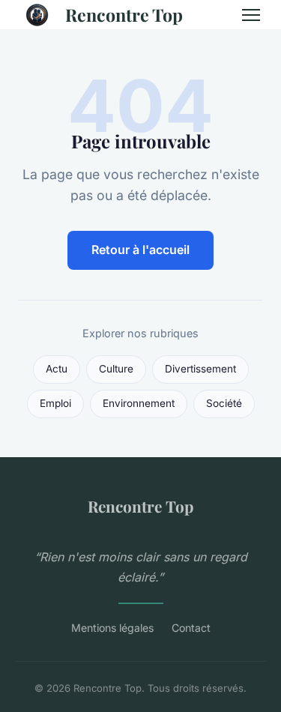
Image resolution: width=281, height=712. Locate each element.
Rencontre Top (124, 14)
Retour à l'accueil (140, 249)
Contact (191, 627)
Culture (116, 369)
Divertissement (200, 369)
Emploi (55, 403)
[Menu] (251, 15)
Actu (56, 369)
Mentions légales (112, 627)
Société (224, 403)
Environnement (139, 403)
